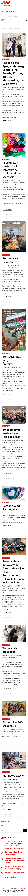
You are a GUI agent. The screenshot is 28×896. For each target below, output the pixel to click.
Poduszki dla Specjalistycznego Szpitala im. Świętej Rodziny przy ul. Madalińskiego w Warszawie (14, 73)
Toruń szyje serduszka (9, 650)
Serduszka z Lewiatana (10, 260)
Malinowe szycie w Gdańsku (13, 777)
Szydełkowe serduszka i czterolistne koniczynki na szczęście (11, 170)
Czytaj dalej (7, 121)
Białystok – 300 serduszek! (12, 724)
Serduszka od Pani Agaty (11, 507)
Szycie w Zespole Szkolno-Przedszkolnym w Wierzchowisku (14, 875)
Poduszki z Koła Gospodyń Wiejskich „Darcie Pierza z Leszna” (14, 860)
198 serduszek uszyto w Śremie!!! (11, 360)
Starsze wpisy (5, 821)
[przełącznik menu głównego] (2, 3)
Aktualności (6, 59)
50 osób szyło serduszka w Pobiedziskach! (11, 433)
